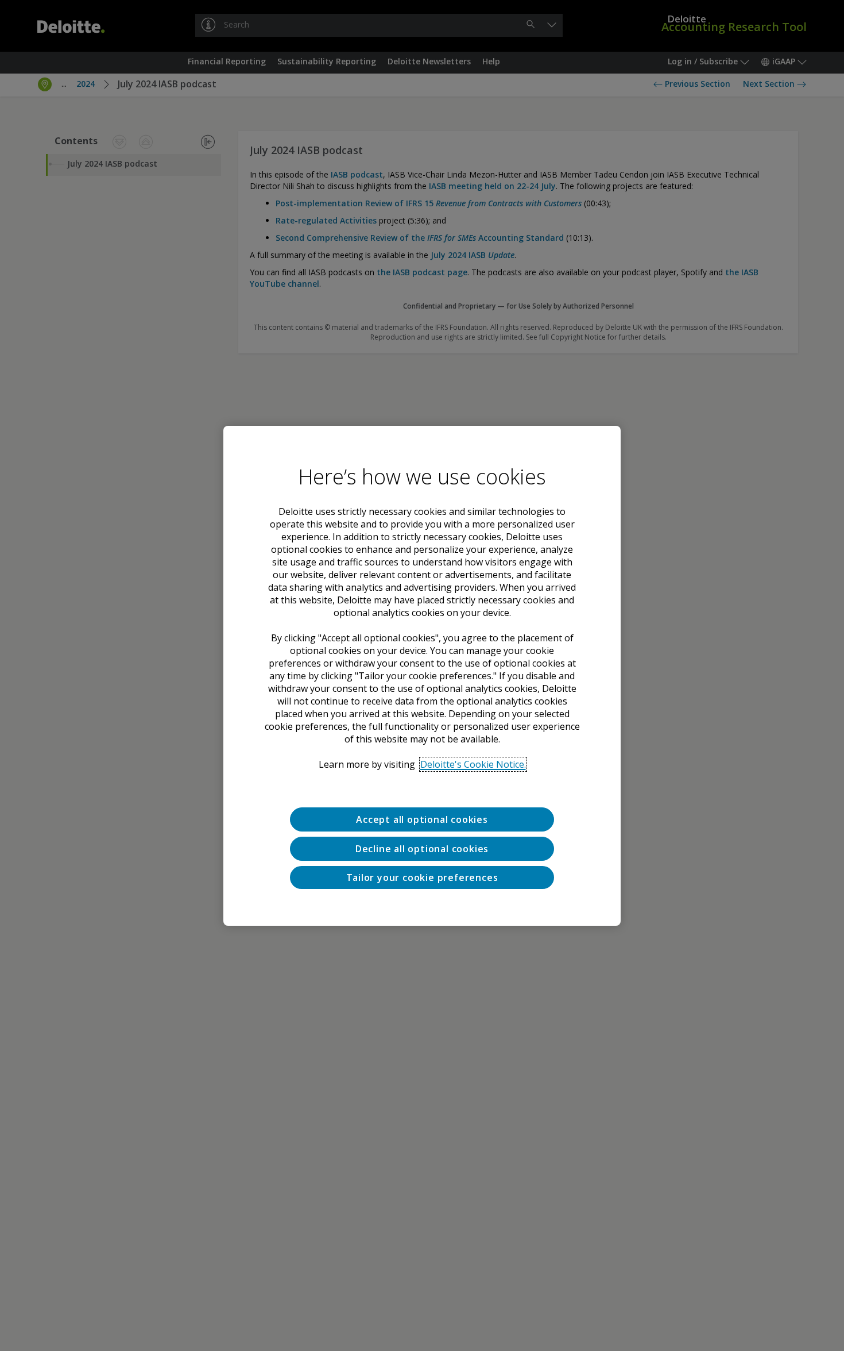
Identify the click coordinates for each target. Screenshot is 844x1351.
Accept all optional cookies (422, 819)
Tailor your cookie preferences (422, 877)
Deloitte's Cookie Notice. (473, 764)
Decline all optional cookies (422, 848)
